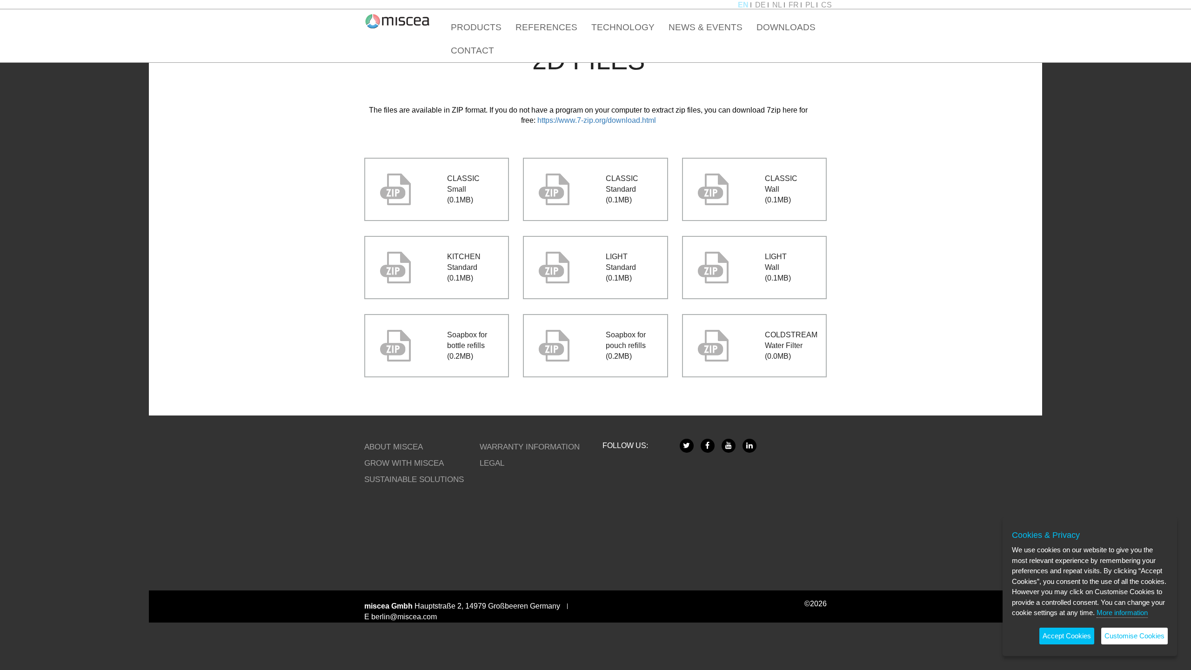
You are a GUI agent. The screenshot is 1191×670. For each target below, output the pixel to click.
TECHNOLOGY (623, 27)
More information (1122, 612)
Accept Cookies (1067, 636)
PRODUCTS (476, 27)
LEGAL (492, 463)
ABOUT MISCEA (393, 446)
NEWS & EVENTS (706, 27)
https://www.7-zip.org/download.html (596, 120)
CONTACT (472, 50)
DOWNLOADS (786, 27)
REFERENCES (546, 27)
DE (760, 5)
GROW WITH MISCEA (404, 463)
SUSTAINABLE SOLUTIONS (414, 479)
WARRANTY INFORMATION (530, 446)
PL (810, 5)
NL (777, 5)
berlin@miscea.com (404, 617)
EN (743, 5)
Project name (397, 21)
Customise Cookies (1134, 636)
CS (826, 5)
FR (794, 5)
